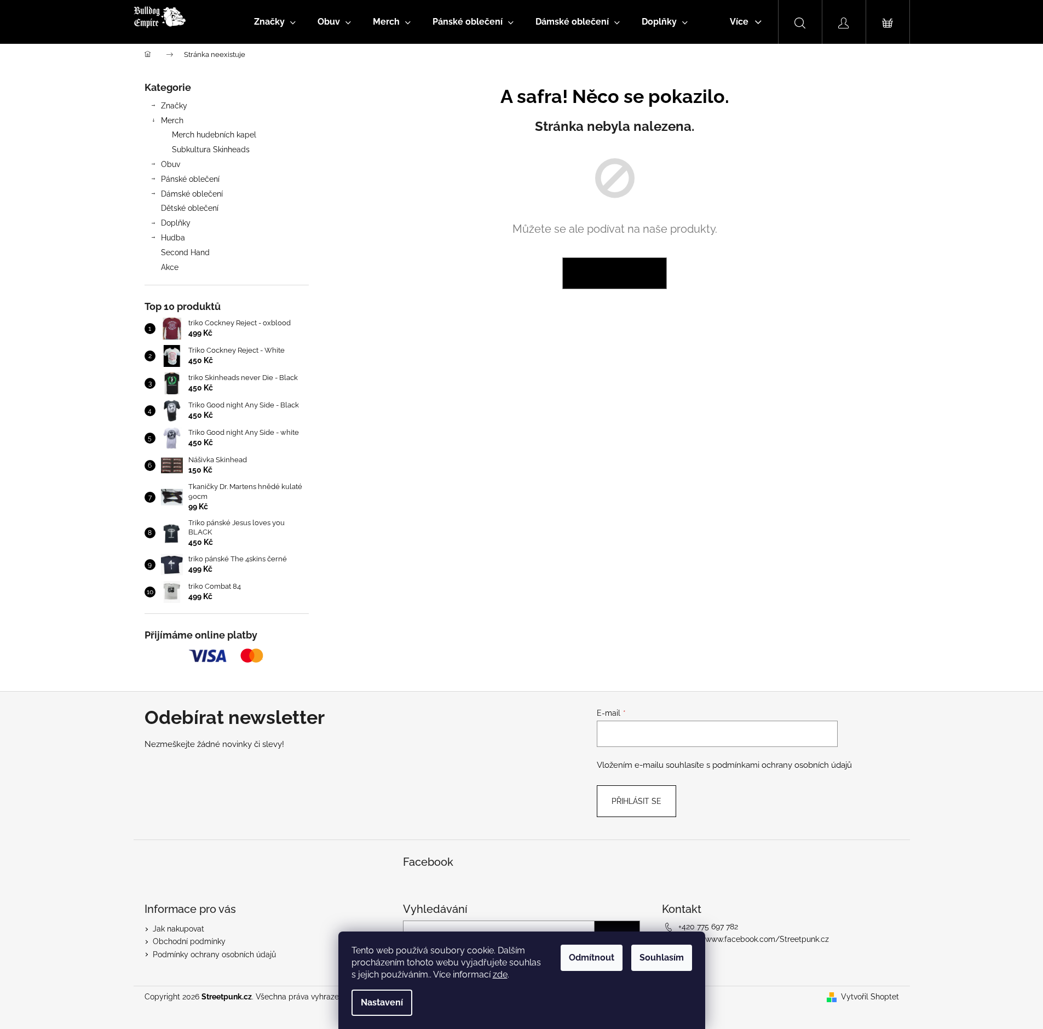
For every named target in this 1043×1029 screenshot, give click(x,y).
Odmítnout (591, 957)
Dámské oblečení (192, 193)
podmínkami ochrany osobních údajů (782, 765)
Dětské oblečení (189, 208)
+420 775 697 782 (708, 926)
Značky (174, 105)
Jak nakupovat (178, 928)
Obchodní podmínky (189, 941)
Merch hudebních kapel (214, 134)
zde (500, 974)
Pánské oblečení (190, 179)
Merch (172, 120)
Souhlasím (661, 957)
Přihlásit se (636, 801)
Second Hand (185, 252)
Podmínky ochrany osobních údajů (214, 954)
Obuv (170, 164)
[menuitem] (275, 22)
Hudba (173, 237)
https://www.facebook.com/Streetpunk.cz (753, 939)
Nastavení (382, 1002)
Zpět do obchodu (614, 273)
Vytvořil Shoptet (870, 996)
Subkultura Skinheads (211, 149)
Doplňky (176, 223)
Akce (169, 267)
